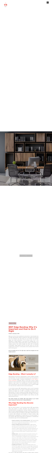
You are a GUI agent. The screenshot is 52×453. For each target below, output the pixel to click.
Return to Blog (12, 323)
